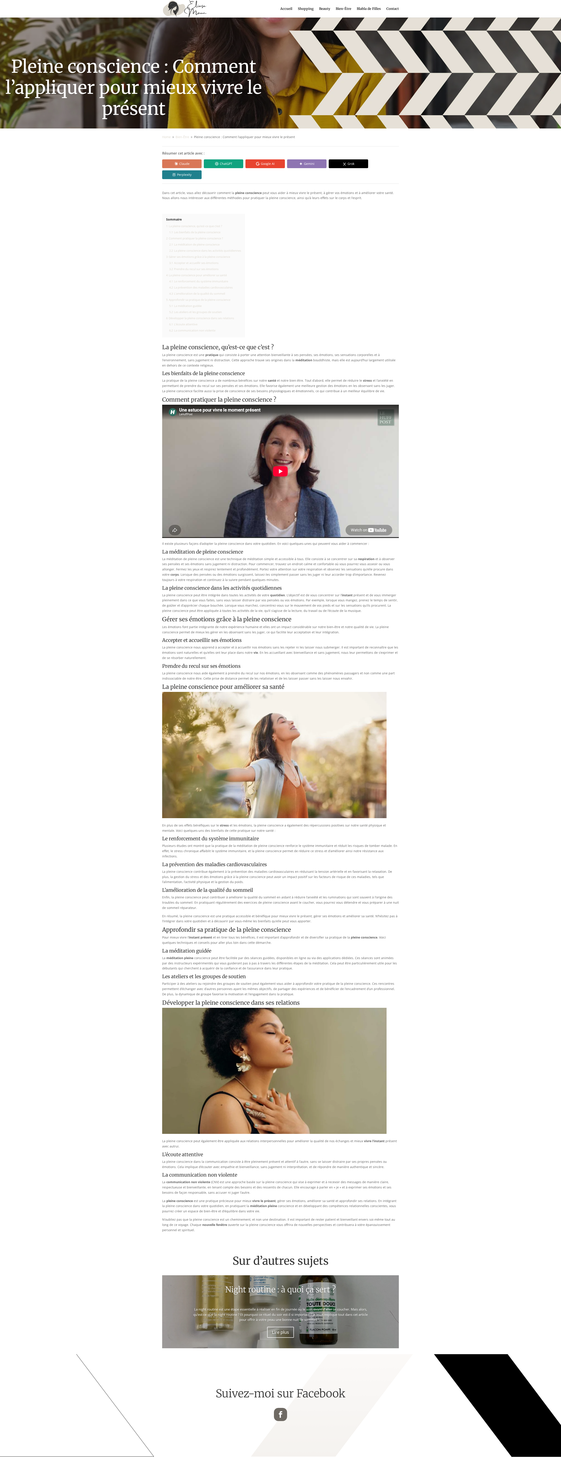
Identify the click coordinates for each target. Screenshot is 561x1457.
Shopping (306, 9)
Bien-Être (343, 9)
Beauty (324, 9)
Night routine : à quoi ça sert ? (280, 1290)
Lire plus (280, 1332)
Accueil (286, 9)
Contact (392, 9)
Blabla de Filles (369, 9)
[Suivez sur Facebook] (280, 1414)
